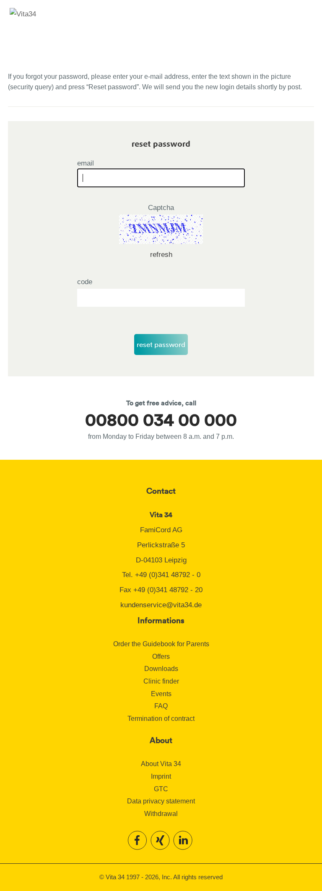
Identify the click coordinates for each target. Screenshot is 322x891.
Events (161, 693)
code (84, 282)
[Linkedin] (183, 839)
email (85, 163)
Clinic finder (161, 681)
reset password (161, 344)
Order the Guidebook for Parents (161, 644)
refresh (161, 255)
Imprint (161, 776)
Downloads (161, 668)
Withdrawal (161, 813)
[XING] (161, 839)
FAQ (161, 706)
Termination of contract (161, 718)
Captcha (161, 208)
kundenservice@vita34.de (161, 605)
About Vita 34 (161, 763)
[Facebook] (138, 839)
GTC (161, 789)
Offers (161, 656)
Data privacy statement (161, 801)
